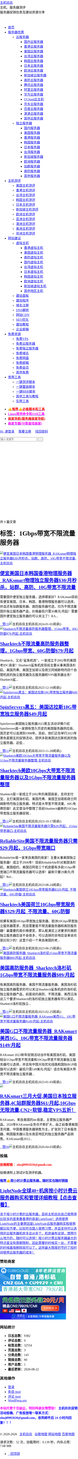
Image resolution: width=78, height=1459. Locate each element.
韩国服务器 (32, 142)
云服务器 (22, 37)
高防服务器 (32, 171)
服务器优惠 (16, 32)
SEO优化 (22, 319)
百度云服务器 (33, 109)
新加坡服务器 (33, 156)
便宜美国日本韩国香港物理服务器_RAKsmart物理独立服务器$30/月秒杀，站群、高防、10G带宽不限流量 (38, 580)
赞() (4, 624)
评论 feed (14, 1396)
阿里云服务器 (33, 89)
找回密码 (41, 431)
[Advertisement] (39, 480)
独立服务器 (24, 123)
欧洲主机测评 (25, 214)
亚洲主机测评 (25, 219)
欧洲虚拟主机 (33, 281)
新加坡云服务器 (35, 75)
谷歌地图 (41, 1434)
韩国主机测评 (25, 200)
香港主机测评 (25, 190)
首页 (11, 27)
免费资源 (14, 334)
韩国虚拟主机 (33, 276)
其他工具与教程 (27, 396)
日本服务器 (32, 147)
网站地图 (54, 1434)
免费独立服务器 (27, 348)
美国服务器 (32, 133)
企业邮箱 (22, 329)
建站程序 (22, 300)
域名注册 (22, 305)
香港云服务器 (33, 46)
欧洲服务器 (32, 161)
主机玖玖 (6, 2)
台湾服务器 (32, 152)
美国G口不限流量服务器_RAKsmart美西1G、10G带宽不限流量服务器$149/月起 (38, 1038)
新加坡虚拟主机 (35, 286)
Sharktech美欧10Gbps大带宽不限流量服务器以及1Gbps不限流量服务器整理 (38, 777)
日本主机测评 (25, 204)
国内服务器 (32, 128)
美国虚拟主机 (33, 252)
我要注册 (24, 431)
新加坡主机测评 (27, 209)
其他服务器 (32, 176)
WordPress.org (17, 1400)
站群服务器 (32, 166)
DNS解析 (22, 310)
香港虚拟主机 (33, 248)
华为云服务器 (33, 94)
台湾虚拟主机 (33, 267)
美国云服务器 (33, 51)
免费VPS (22, 339)
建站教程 (22, 324)
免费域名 (22, 353)
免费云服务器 (25, 343)
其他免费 (22, 372)
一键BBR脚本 (25, 391)
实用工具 (22, 401)
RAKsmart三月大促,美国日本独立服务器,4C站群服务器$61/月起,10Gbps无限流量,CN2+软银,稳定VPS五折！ (38, 1103)
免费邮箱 (22, 363)
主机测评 (14, 180)
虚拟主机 (22, 243)
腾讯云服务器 (33, 85)
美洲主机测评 (25, 228)
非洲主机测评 (25, 233)
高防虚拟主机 (33, 257)
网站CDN (22, 315)
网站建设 (14, 238)
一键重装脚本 (25, 386)
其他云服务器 (33, 118)
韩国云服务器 (33, 61)
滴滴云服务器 (33, 113)
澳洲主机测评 (25, 224)
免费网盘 (22, 358)
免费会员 (22, 367)
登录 (11, 1387)
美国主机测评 (25, 185)
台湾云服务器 (33, 56)
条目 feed (14, 1392)
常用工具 (14, 377)
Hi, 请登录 (7, 431)
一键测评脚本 (25, 382)
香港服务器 (32, 137)
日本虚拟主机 (33, 271)
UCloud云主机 (34, 99)
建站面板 (22, 295)
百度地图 (68, 1434)
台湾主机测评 (25, 195)
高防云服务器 (33, 80)
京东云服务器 (33, 104)
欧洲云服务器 (33, 70)
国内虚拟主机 (33, 262)
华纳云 (21, 1408)
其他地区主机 (33, 291)
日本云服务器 (33, 65)
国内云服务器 (33, 42)
